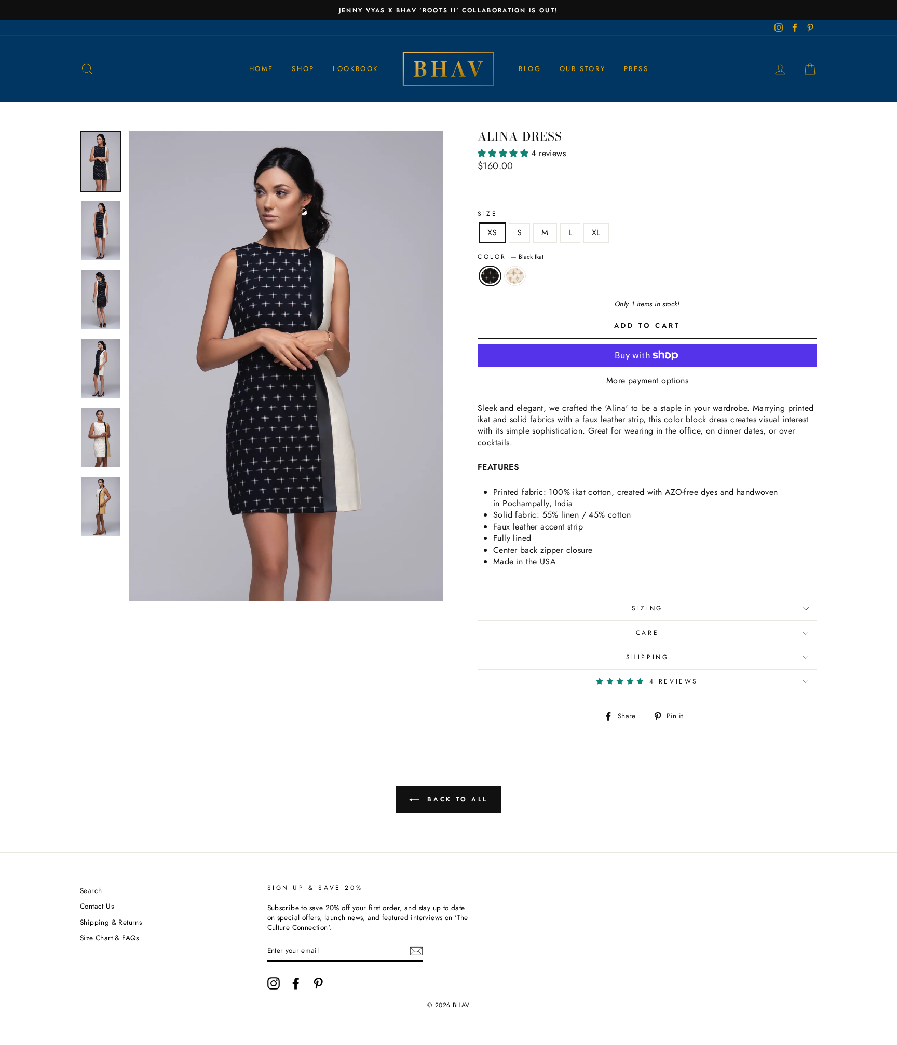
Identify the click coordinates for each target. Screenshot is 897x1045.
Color (510, 257)
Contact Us (97, 906)
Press (636, 69)
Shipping (647, 657)
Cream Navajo (515, 276)
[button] (504, 153)
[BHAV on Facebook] (296, 983)
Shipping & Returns (111, 922)
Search (91, 890)
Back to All (456, 799)
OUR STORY (582, 69)
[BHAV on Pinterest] (318, 983)
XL (596, 233)
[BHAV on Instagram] (273, 983)
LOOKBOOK (355, 69)
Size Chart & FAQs (109, 937)
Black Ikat (490, 276)
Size (487, 214)
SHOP (303, 69)
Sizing (647, 608)
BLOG (530, 69)
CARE (647, 632)
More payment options (647, 380)
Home (261, 69)
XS (492, 233)
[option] (448, 10)
